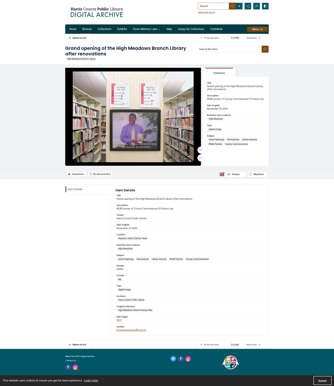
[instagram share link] (75, 367)
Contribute (216, 29)
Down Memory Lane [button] (145, 29)
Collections (104, 29)
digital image (215, 129)
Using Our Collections (191, 29)
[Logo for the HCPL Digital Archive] (96, 12)
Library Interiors (249, 139)
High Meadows (216, 119)
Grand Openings (216, 139)
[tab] (219, 72)
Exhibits (122, 29)
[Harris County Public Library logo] (230, 363)
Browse (87, 29)
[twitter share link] (173, 358)
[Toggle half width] (200, 157)
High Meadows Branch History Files (135, 310)
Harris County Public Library (131, 300)
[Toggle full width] (200, 150)
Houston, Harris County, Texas (132, 238)
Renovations (233, 139)
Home (72, 29)
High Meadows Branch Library (81, 59)
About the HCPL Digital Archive (79, 356)
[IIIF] (222, 174)
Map (169, 29)
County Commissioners (236, 144)
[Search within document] (265, 49)
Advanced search (206, 12)
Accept (322, 380)
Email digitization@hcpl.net (131, 330)
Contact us (70, 360)
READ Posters (215, 144)
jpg (119, 279)
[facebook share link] (68, 367)
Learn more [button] (91, 380)
